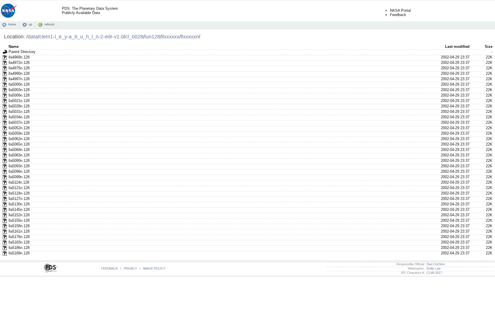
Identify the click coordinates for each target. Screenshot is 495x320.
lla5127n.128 (19, 199)
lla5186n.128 (19, 248)
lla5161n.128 (19, 231)
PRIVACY (130, 268)
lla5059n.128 (19, 133)
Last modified (457, 46)
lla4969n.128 (19, 57)
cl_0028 (134, 37)
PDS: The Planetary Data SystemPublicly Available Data (90, 10)
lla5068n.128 (19, 150)
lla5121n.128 (19, 188)
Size (488, 46)
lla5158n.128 (19, 226)
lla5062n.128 (19, 139)
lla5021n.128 (19, 101)
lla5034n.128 (19, 117)
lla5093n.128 (19, 166)
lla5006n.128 (19, 95)
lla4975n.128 (19, 68)
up (30, 24)
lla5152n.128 (19, 215)
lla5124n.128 (19, 193)
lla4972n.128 (19, 62)
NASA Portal (400, 10)
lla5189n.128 (19, 253)
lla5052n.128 (19, 128)
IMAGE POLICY (154, 268)
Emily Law (433, 268)
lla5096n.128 (19, 171)
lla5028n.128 (19, 106)
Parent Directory (22, 52)
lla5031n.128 (19, 111)
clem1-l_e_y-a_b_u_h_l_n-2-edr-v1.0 (81, 37)
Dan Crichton (435, 264)
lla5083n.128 (19, 155)
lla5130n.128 (19, 204)
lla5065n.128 (19, 144)
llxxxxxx (170, 37)
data (33, 37)
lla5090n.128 (19, 160)
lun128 (152, 37)
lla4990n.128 (19, 73)
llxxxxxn (190, 37)
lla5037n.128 (19, 122)
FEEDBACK (109, 268)
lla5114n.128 (19, 182)
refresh (49, 24)
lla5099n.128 (19, 177)
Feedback (398, 15)
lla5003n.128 (19, 90)
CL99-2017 (433, 272)
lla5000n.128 (19, 84)
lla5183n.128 (19, 242)
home (12, 24)
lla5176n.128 (19, 237)
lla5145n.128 (19, 209)
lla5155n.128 (19, 220)
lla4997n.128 (19, 79)
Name (14, 46)
